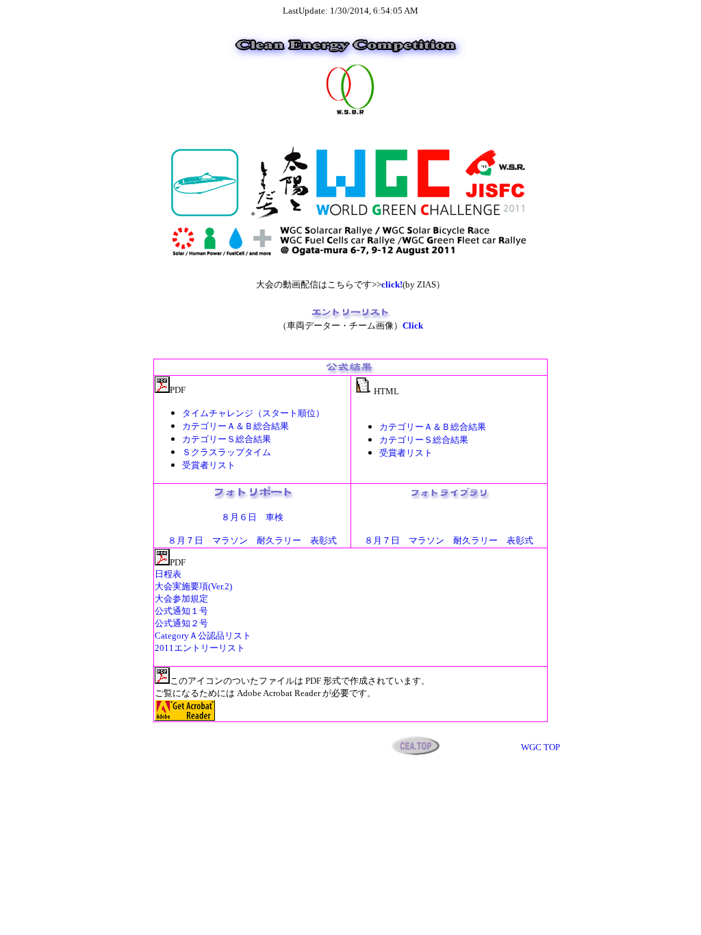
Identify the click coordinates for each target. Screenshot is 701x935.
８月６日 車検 (252, 517)
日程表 (168, 574)
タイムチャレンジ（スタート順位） (253, 413)
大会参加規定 (181, 598)
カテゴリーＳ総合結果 (226, 439)
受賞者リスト (406, 453)
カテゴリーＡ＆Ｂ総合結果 (235, 426)
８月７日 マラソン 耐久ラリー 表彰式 (252, 540)
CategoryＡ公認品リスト (203, 635)
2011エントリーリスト (200, 648)
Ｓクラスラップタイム (226, 452)
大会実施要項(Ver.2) (193, 586)
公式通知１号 (181, 611)
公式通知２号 (181, 623)
